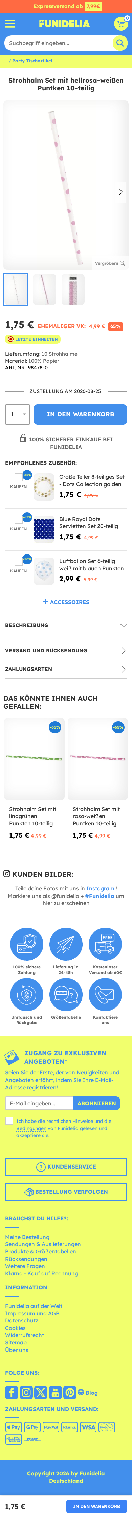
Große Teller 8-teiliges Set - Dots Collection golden (92, 480)
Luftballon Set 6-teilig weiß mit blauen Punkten (91, 565)
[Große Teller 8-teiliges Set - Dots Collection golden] (44, 487)
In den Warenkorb (96, 1506)
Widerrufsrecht (24, 1335)
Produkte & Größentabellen (40, 1251)
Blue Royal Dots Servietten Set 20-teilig (88, 523)
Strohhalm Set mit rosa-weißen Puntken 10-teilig (96, 816)
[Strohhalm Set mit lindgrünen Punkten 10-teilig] (34, 759)
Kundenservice (71, 1166)
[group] (15, 289)
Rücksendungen (26, 1258)
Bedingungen (31, 1128)
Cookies (15, 1327)
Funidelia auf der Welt (33, 1306)
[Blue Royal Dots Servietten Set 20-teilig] (44, 529)
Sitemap (16, 1342)
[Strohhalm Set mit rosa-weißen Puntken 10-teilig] (98, 759)
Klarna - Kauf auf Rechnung (41, 1273)
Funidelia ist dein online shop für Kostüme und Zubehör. (64, 23)
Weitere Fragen (25, 1266)
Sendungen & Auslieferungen (43, 1244)
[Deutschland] (11, 1393)
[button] (120, 192)
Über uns (16, 1349)
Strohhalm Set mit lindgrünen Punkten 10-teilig (32, 816)
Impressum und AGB (32, 1313)
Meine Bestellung (27, 1236)
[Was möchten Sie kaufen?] (10, 24)
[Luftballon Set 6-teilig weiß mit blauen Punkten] (44, 571)
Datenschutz (21, 1320)
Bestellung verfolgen (71, 1191)
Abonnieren (97, 1103)
